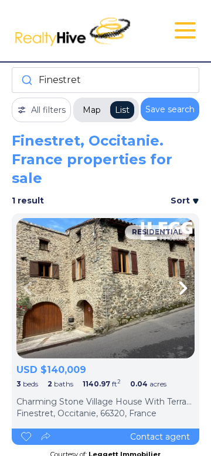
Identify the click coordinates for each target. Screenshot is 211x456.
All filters (48, 110)
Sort (181, 200)
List (122, 110)
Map (92, 110)
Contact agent (160, 436)
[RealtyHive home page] (74, 31)
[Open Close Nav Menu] (185, 30)
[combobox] (105, 80)
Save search (170, 109)
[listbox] (105, 288)
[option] (105, 288)
